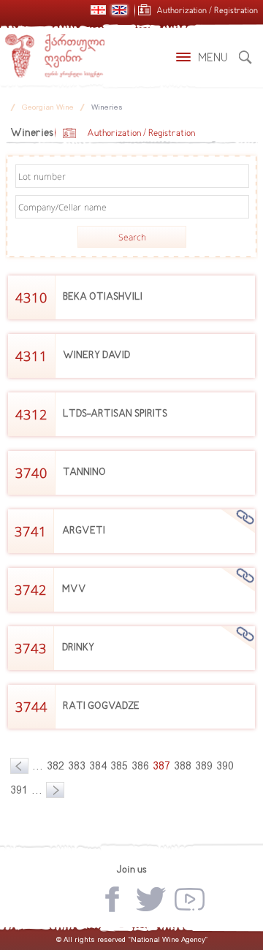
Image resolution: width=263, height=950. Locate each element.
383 (76, 766)
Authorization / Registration (207, 11)
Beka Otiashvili (102, 297)
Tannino (84, 472)
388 (182, 766)
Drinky (78, 648)
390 (225, 766)
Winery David (96, 355)
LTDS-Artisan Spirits (115, 414)
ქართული (98, 10)
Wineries (107, 107)
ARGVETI (83, 531)
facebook (112, 899)
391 (19, 790)
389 (204, 766)
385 (119, 766)
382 (55, 766)
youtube (189, 899)
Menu (213, 58)
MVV (74, 589)
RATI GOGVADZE (101, 706)
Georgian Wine (48, 107)
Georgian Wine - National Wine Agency (54, 56)
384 (98, 766)
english (119, 10)
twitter (151, 899)
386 (140, 766)
